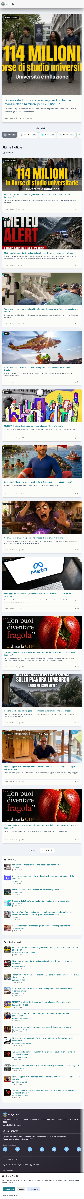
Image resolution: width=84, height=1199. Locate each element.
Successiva (46, 850)
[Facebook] (5, 1149)
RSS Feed (9, 153)
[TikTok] (42, 1149)
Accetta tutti (9, 1189)
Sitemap (36, 1165)
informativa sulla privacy (10, 1195)
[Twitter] (30, 1149)
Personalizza (33, 1189)
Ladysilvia (13, 1114)
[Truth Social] (79, 1149)
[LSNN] (66, 1149)
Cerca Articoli (10, 1165)
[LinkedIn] (54, 1149)
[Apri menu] (80, 4)
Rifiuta (21, 1189)
